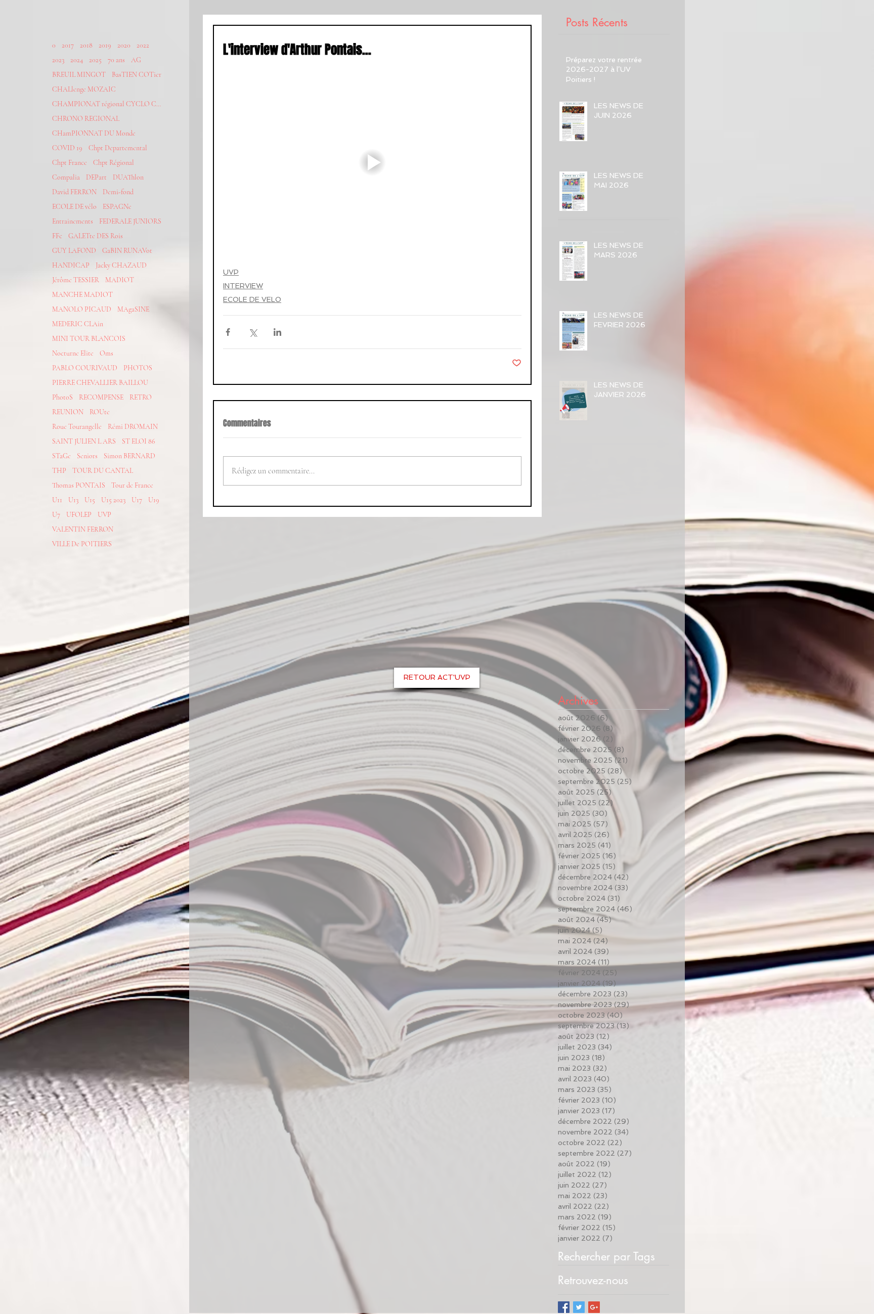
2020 (123, 45)
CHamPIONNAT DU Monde (94, 133)
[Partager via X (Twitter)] (252, 332)
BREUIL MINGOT (79, 74)
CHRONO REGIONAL (85, 118)
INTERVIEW (243, 286)
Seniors (87, 456)
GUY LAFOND (74, 250)
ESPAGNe (117, 206)
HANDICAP (71, 265)
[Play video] (372, 162)
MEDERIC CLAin (77, 324)
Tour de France (132, 485)
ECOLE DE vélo (74, 206)
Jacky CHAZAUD (121, 265)
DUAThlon (128, 177)
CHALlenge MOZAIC (84, 89)
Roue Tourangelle (77, 426)
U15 (89, 500)
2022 (143, 45)
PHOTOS (137, 368)
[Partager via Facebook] (228, 332)
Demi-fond (118, 192)
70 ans (116, 60)
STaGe (61, 456)
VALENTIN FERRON (82, 529)
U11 (57, 500)
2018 (86, 45)
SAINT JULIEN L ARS (84, 441)
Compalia (66, 177)
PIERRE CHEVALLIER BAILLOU (100, 382)
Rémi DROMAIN (133, 426)
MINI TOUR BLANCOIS (88, 338)
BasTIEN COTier (136, 74)
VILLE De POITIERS (82, 544)
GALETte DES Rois (95, 236)
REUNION (67, 412)
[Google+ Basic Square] (594, 1307)
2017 (68, 45)
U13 (73, 500)
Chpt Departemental (118, 148)
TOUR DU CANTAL (102, 470)
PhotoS (62, 397)
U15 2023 (113, 500)
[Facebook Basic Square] (564, 1307)
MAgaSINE (133, 309)
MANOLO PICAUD (81, 309)
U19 (153, 500)
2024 (76, 60)
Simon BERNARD (129, 456)
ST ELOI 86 (138, 441)
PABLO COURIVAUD (84, 368)
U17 (137, 500)
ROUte (100, 412)
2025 (95, 60)
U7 (56, 514)
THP (59, 470)
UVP (104, 514)
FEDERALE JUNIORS (130, 221)
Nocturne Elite (73, 353)
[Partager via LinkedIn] (277, 332)
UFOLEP (79, 514)
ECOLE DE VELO (252, 299)
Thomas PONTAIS (78, 485)
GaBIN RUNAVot (127, 250)
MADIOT (119, 280)
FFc (57, 236)
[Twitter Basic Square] (579, 1307)
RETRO (140, 397)
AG (136, 60)
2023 (58, 60)
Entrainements (72, 221)
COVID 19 (67, 148)
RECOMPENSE (101, 397)
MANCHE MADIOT (82, 294)
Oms (106, 353)
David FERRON (74, 192)
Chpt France (69, 162)
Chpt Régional (113, 162)
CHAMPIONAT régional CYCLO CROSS (107, 104)
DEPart (96, 177)
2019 (105, 45)
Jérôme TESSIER (75, 280)
